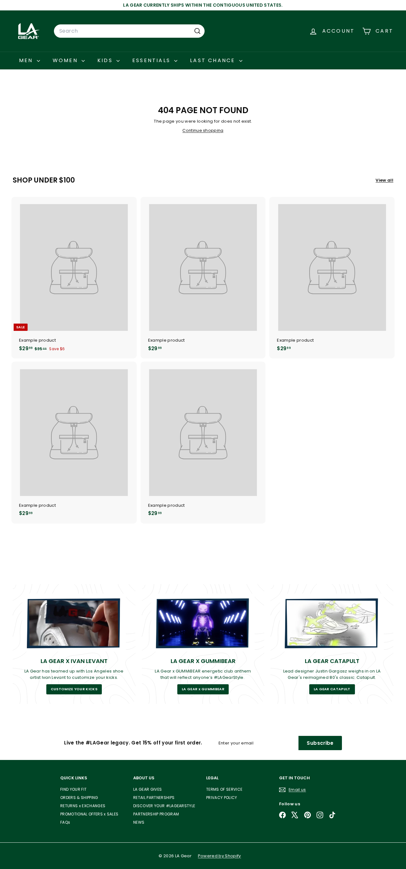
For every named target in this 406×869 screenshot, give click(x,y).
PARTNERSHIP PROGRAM (156, 814)
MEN (27, 60)
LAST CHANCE (213, 60)
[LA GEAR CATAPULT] (332, 623)
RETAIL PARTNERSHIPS (153, 797)
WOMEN (66, 60)
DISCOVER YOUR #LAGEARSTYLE (164, 805)
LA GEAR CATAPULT (332, 689)
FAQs (65, 822)
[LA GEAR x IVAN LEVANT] (74, 623)
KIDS (106, 60)
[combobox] (129, 31)
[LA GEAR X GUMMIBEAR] (203, 623)
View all (384, 180)
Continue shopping (203, 130)
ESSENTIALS (152, 60)
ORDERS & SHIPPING (79, 797)
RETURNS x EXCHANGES (82, 805)
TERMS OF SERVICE (224, 789)
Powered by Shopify (219, 856)
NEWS (138, 822)
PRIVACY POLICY (221, 797)
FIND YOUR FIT (73, 789)
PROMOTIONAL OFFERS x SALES (89, 814)
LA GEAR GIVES (147, 789)
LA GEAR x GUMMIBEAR (203, 689)
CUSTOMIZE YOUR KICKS (74, 689)
